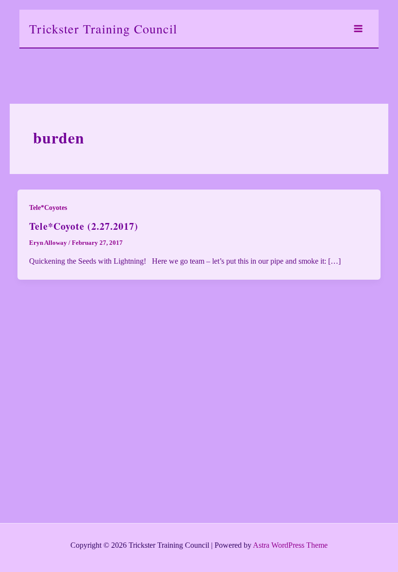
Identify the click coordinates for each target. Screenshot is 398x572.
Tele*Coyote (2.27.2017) (83, 226)
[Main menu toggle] (358, 28)
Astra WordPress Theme (290, 545)
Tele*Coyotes (48, 207)
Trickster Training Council (103, 28)
